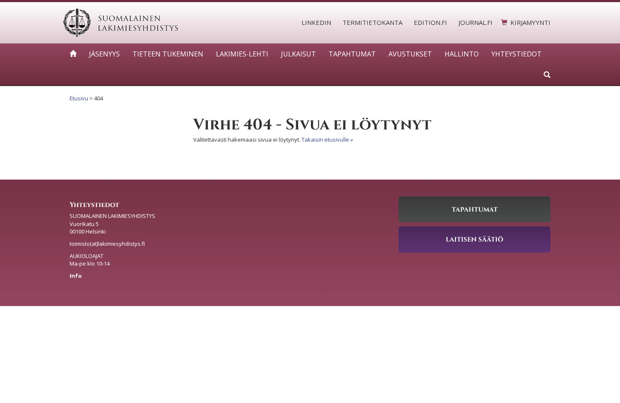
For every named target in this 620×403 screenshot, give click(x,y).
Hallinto (462, 54)
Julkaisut (298, 54)
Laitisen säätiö (474, 239)
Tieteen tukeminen (167, 54)
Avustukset (410, 54)
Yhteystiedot (516, 54)
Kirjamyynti (530, 22)
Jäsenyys (104, 54)
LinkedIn (316, 22)
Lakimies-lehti (242, 54)
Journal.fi (475, 22)
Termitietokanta (372, 22)
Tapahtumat (352, 54)
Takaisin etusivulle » (327, 139)
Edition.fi (430, 22)
